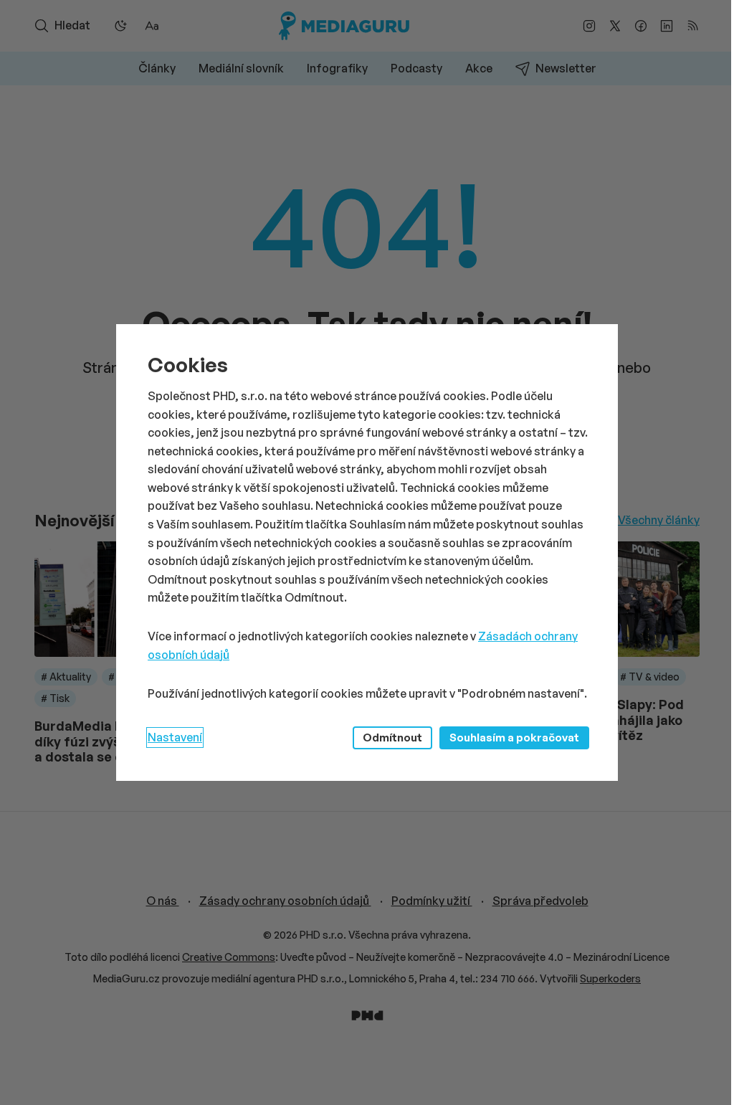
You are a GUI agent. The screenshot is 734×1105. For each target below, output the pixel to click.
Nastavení (175, 737)
